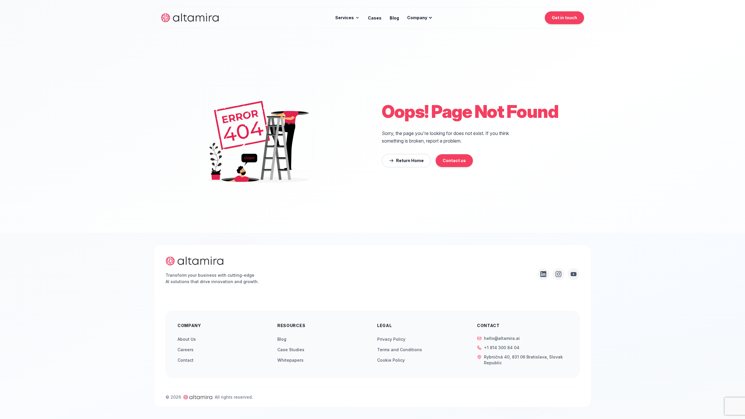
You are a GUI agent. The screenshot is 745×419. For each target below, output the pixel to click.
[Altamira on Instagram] (558, 274)
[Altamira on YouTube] (573, 274)
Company (417, 17)
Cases (375, 17)
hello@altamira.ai (502, 338)
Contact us (454, 160)
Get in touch (564, 17)
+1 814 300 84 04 (501, 347)
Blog (394, 17)
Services (344, 17)
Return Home (410, 160)
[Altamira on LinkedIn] (543, 274)
